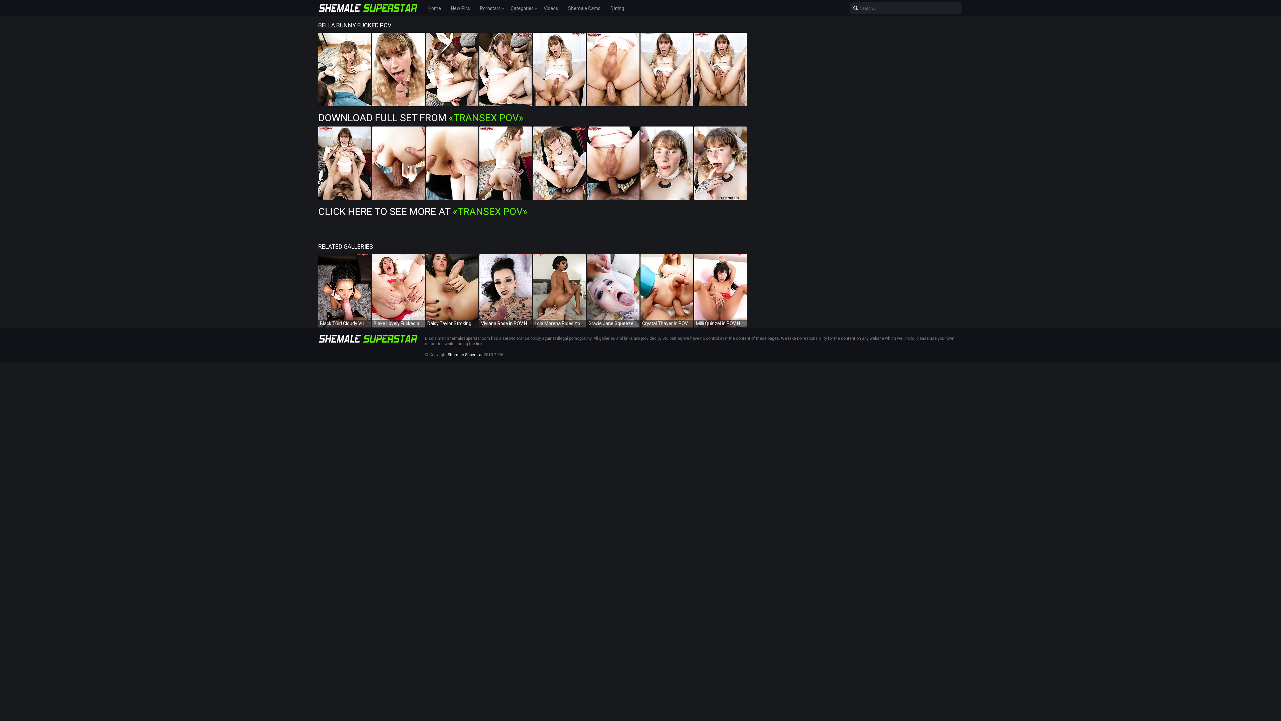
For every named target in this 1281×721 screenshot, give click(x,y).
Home (434, 8)
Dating (617, 8)
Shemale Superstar (465, 354)
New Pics (460, 8)
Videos (551, 8)
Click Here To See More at (422, 211)
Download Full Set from (420, 118)
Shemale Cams (584, 8)
